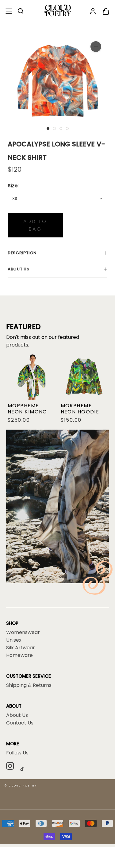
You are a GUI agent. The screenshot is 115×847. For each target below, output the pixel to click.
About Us (17, 715)
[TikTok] (24, 769)
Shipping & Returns (29, 685)
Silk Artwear (20, 648)
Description (22, 253)
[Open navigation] (9, 11)
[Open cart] (105, 12)
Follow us (17, 753)
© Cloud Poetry (21, 785)
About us (18, 269)
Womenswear (23, 632)
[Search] (21, 11)
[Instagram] (12, 767)
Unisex (13, 640)
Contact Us (19, 723)
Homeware (19, 655)
